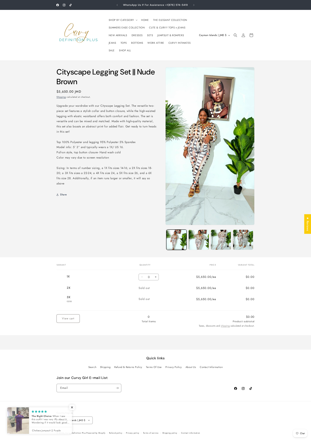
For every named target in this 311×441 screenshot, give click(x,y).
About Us (191, 367)
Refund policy (115, 432)
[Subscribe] (117, 388)
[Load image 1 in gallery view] (176, 240)
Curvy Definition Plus (75, 432)
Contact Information (211, 367)
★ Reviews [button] (308, 224)
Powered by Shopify (95, 432)
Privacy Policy (173, 367)
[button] (123, 20)
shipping (225, 325)
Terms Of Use (154, 367)
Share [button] (63, 194)
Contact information (190, 432)
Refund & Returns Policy (128, 367)
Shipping (61, 97)
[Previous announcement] (117, 5)
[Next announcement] (194, 5)
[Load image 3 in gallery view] (221, 240)
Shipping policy (169, 432)
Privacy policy (132, 432)
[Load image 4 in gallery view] (243, 240)
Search (92, 367)
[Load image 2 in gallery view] (198, 240)
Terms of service (151, 432)
